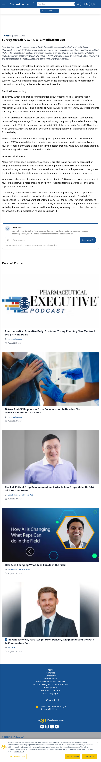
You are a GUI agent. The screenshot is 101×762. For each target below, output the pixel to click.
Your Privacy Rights (50, 693)
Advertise (50, 672)
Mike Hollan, (13, 495)
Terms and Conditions (50, 690)
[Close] (97, 742)
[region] (50, 750)
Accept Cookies (73, 757)
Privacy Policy (50, 687)
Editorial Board (51, 678)
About (50, 669)
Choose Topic (47, 11)
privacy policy (51, 245)
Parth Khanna (24, 569)
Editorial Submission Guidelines (50, 681)
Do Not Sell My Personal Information (50, 684)
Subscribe (86, 240)
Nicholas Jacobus (15, 339)
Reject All (90, 757)
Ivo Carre (11, 647)
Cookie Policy (19, 752)
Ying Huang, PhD (26, 495)
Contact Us (50, 675)
